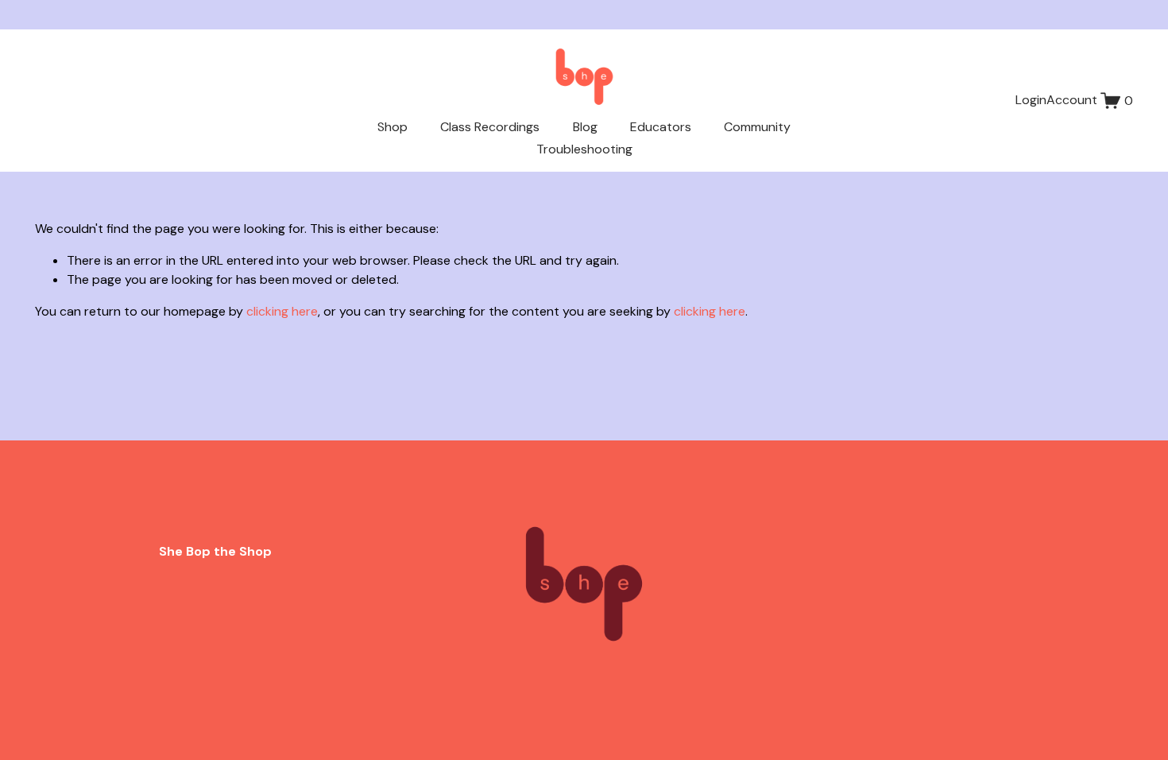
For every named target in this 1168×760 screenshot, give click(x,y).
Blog (585, 126)
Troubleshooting (584, 149)
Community (757, 126)
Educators (660, 126)
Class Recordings (490, 126)
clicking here (282, 311)
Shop (392, 126)
